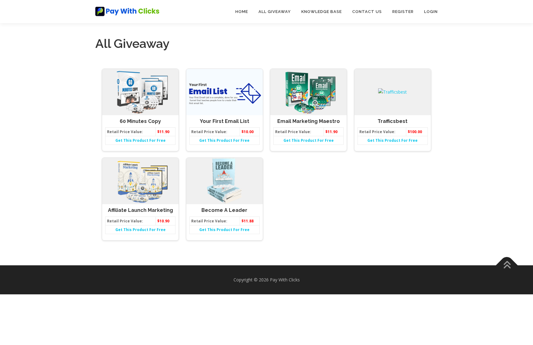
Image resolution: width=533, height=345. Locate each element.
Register (403, 11)
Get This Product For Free (140, 140)
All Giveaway (274, 11)
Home (241, 11)
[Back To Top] (507, 265)
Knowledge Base (321, 11)
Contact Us (367, 11)
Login (431, 11)
